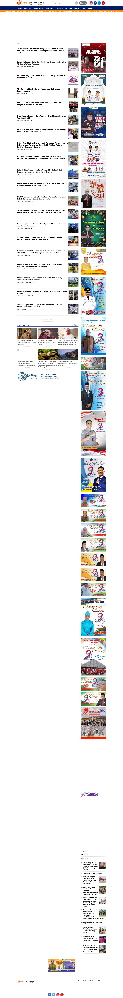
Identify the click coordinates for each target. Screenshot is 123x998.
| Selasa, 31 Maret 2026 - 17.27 (27, 282)
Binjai (9, 11)
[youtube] (103, 3)
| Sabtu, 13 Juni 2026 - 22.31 (26, 120)
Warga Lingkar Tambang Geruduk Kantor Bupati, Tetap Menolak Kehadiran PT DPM (40, 306)
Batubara (33, 11)
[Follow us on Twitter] (53, 994)
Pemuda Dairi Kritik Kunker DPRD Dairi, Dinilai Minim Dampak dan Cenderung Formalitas (39, 265)
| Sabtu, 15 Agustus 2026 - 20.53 (27, 66)
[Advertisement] (61, 27)
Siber (86, 981)
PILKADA (83, 8)
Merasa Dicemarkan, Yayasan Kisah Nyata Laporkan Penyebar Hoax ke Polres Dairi (39, 103)
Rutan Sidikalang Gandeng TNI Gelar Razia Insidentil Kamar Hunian (42, 292)
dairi (18, 55)
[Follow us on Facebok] (49, 994)
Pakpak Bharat (102, 11)
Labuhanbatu (77, 11)
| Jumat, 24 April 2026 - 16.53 (26, 214)
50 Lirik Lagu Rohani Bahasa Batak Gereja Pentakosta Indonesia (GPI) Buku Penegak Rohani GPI (90, 866)
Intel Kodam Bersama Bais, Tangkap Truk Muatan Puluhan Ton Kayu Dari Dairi (41, 117)
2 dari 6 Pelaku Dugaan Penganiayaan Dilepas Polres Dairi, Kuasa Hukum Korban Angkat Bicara (41, 238)
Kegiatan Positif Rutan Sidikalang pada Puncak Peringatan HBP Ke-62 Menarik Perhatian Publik (42, 184)
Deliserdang (40, 11)
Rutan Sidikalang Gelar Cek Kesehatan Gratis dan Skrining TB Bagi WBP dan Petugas (41, 63)
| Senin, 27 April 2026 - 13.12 (26, 188)
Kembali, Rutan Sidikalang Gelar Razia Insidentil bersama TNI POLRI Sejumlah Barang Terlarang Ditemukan (41, 252)
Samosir (25, 11)
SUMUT (76, 8)
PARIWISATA (49, 8)
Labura (93, 11)
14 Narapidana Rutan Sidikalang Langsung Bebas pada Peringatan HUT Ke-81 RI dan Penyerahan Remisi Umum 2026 (40, 50)
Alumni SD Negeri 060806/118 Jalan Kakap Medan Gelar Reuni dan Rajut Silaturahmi (89, 880)
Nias (97, 11)
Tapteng (112, 11)
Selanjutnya (47, 320)
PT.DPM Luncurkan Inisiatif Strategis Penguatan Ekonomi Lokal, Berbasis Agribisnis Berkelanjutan (41, 198)
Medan (6, 11)
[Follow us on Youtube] (62, 994)
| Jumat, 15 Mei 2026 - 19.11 (26, 174)
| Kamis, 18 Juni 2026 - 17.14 (26, 107)
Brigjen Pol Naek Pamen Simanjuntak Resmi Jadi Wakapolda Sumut (90, 939)
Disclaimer (93, 981)
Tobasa (117, 11)
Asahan (71, 11)
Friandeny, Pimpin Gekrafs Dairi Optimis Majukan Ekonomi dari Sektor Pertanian (41, 225)
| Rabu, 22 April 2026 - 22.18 (26, 228)
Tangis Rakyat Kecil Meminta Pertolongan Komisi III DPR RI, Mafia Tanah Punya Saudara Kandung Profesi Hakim (42, 211)
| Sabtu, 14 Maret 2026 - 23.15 (26, 295)
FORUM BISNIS (38, 8)
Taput (29, 11)
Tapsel (108, 11)
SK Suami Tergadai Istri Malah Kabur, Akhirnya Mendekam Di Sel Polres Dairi (41, 76)
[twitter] (99, 3)
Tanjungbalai (58, 11)
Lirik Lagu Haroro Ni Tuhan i (92, 873)
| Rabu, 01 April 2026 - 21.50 (26, 255)
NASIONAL (68, 8)
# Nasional (84, 855)
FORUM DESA (28, 8)
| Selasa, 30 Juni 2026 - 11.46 (26, 93)
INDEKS (90, 8)
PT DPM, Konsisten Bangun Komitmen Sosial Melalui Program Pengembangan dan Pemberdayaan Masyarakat (41, 157)
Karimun (83, 11)
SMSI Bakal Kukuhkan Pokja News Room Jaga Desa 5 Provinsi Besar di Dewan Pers (90, 948)
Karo (18, 11)
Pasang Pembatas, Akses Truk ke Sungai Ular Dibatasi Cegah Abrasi (90, 929)
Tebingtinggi (51, 11)
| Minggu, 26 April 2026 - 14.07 (26, 201)
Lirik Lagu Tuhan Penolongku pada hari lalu (92, 923)
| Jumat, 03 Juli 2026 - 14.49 (26, 80)
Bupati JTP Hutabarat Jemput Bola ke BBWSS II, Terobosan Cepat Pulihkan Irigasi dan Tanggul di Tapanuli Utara (90, 902)
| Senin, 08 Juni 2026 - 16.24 (26, 149)
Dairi (21, 11)
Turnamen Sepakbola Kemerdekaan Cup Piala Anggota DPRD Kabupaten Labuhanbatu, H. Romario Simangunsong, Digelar (94, 914)
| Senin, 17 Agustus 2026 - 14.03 (27, 55)
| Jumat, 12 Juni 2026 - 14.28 (26, 134)
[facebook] (95, 3)
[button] (104, 7)
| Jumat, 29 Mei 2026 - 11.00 (26, 161)
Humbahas (88, 11)
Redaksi (81, 981)
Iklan (99, 981)
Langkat (14, 11)
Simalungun (66, 11)
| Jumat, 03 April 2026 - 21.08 (26, 241)
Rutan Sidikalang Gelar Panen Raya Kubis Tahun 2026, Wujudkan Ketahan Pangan (39, 279)
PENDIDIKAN (59, 8)
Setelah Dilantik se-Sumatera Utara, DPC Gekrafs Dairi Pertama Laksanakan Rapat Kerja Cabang (40, 171)
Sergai (45, 11)
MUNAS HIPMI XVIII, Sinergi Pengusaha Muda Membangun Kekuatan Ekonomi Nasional (42, 130)
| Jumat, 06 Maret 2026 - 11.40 (26, 309)
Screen (83, 3)
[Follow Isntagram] (57, 994)
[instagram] (91, 3)
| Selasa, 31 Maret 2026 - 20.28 (27, 268)
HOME (20, 8)
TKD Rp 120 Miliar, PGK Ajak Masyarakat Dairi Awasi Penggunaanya (38, 90)
